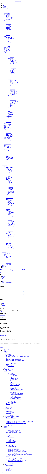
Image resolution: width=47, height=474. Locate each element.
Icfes (3, 302)
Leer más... (2, 272)
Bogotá (3, 277)
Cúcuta (3, 279)
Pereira (3, 281)
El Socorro (3, 280)
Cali (2, 278)
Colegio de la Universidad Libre (7, 282)
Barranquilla (4, 276)
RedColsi (3, 305)
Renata (3, 301)
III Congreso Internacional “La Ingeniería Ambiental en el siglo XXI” (12, 270)
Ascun (3, 304)
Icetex (3, 303)
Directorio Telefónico (3, 335)
